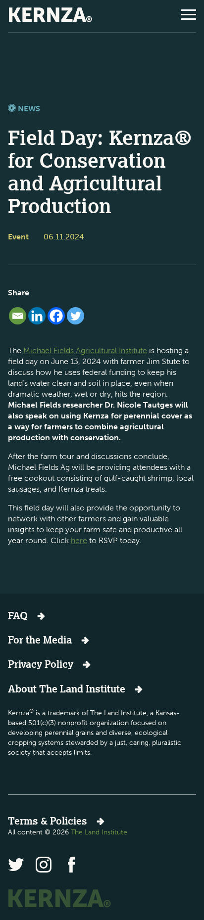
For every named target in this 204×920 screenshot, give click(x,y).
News (28, 108)
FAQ (18, 615)
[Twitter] (75, 315)
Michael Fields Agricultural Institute (85, 350)
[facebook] (71, 865)
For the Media (40, 639)
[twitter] (16, 865)
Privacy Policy (40, 664)
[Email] (17, 315)
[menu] (188, 14)
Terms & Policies (47, 821)
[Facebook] (56, 315)
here (79, 540)
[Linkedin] (37, 315)
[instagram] (43, 865)
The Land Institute (99, 832)
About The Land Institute (66, 688)
